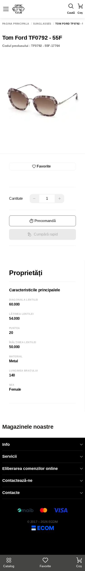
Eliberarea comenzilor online (30, 468)
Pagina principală (15, 24)
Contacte (11, 492)
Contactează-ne (17, 480)
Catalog (8, 566)
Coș (79, 566)
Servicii (9, 456)
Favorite (45, 566)
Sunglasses (42, 24)
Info (6, 444)
